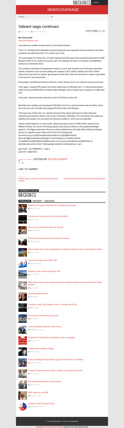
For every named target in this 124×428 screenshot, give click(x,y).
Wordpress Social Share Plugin (50, 427)
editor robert (58, 159)
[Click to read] (22, 208)
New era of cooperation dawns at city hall (45, 227)
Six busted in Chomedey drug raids (43, 316)
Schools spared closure (38, 294)
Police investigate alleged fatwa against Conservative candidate (55, 359)
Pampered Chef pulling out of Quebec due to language (51, 338)
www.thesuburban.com (28, 41)
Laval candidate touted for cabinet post (44, 327)
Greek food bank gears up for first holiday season (85, 179)
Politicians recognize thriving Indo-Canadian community (52, 205)
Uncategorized (25, 32)
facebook (75, 2)
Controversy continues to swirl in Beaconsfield (48, 216)
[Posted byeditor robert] (26, 159)
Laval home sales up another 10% (42, 260)
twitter (79, 2)
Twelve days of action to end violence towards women (38, 180)
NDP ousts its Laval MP (38, 392)
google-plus (84, 2)
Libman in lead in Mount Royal (41, 403)
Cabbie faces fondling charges (41, 349)
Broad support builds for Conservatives (44, 381)
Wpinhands (74, 421)
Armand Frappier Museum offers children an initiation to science (55, 370)
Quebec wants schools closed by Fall (44, 271)
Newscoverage (63, 10)
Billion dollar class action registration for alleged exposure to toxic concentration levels (65, 249)
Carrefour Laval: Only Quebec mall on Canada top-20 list (52, 305)
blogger (88, 2)
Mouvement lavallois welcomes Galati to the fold (48, 238)
